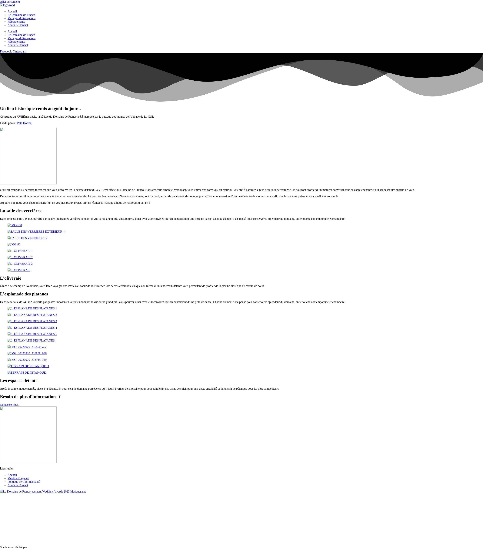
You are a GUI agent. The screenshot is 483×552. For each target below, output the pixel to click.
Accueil (12, 11)
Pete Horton (24, 123)
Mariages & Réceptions (21, 18)
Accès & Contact (18, 25)
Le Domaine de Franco (21, 14)
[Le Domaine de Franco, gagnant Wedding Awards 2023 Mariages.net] (43, 491)
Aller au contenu (10, 1)
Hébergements (16, 21)
